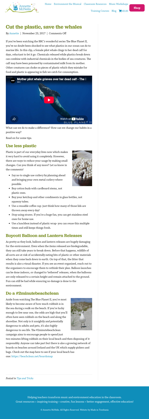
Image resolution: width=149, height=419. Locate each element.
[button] (137, 8)
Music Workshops (118, 4)
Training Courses (100, 11)
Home (48, 4)
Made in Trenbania (100, 410)
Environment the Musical (67, 4)
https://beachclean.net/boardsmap (32, 356)
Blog (114, 11)
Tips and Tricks (25, 378)
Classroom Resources (95, 4)
